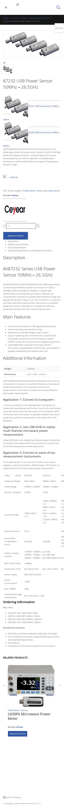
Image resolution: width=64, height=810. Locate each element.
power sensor (53, 190)
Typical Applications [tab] (17, 247)
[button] (6, 7)
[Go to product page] (34, 685)
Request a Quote (15, 235)
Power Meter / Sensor (33, 190)
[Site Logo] (32, 7)
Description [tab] (13, 241)
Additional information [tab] (18, 244)
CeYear (14, 195)
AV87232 (14, 177)
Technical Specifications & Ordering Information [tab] (30, 250)
